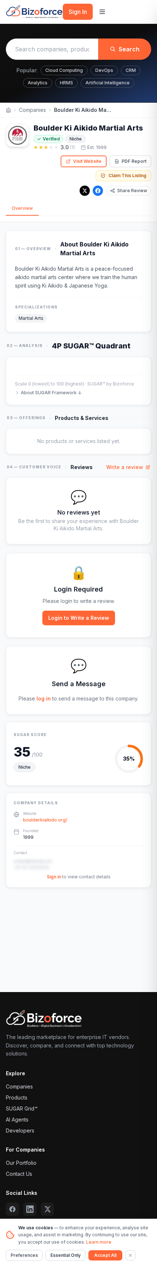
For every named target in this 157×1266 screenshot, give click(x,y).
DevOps (104, 70)
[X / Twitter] (85, 191)
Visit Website (87, 161)
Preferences (24, 1255)
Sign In (78, 11)
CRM (131, 70)
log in (44, 698)
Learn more (98, 1242)
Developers (20, 1130)
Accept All (105, 1255)
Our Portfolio (21, 1163)
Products (16, 1097)
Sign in (54, 876)
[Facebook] (98, 191)
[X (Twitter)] (47, 1209)
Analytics (37, 82)
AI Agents (17, 1119)
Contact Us (19, 1174)
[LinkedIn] (30, 1209)
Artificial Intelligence (107, 82)
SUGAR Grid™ (22, 1108)
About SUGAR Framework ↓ (51, 392)
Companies (32, 110)
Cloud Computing (64, 70)
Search (129, 49)
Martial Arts (31, 318)
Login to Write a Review (78, 618)
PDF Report (134, 161)
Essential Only (65, 1255)
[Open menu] (102, 11)
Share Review (132, 190)
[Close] (130, 1255)
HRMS (66, 82)
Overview (22, 208)
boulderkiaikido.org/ (45, 820)
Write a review (124, 467)
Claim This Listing (127, 175)
